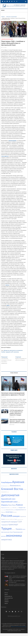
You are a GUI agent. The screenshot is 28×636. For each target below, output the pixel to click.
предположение (12, 140)
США (19, 522)
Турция (6, 528)
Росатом (14, 512)
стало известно (4, 156)
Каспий (7, 507)
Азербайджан (6, 482)
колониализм (19, 350)
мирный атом (9, 509)
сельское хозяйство (9, 519)
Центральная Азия (7, 532)
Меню (2, 10)
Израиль (4, 505)
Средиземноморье (20, 519)
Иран (14, 505)
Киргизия (10, 507)
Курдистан (22, 507)
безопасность (15, 485)
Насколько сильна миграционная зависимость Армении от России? (13, 394)
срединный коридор (9, 522)
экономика (16, 352)
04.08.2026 (12, 424)
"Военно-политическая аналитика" (18, 626)
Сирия (15, 519)
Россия (6, 515)
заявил (8, 305)
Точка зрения (14, 372)
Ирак (10, 505)
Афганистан (6, 350)
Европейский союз (9, 502)
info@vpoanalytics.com (14, 616)
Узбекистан (13, 529)
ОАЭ (25, 509)
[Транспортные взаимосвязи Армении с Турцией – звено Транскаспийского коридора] (4, 421)
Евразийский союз (8, 499)
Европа (6, 603)
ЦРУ (12, 352)
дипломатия (13, 350)
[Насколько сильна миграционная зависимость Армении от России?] (14, 383)
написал (7, 285)
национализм (19, 509)
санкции (16, 516)
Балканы (6, 599)
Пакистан (3, 512)
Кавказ (19, 505)
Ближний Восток (12, 489)
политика (9, 512)
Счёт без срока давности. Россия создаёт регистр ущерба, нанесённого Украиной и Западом (16, 412)
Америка (7, 601)
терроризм (8, 352)
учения (23, 529)
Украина (19, 529)
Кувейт (17, 507)
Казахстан (3, 507)
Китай (14, 507)
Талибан (3, 352)
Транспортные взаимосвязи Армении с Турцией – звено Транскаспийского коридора (17, 421)
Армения (18, 482)
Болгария (24, 489)
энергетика (6, 540)
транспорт (13, 525)
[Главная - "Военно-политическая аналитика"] (14, 4)
